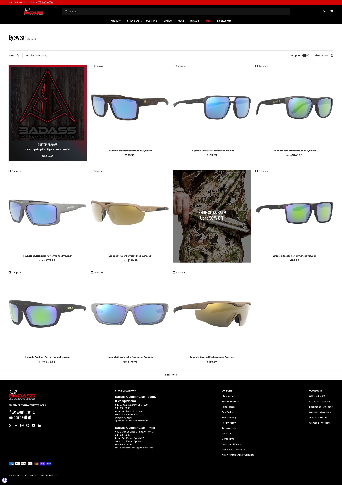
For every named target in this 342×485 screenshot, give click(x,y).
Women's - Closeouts (320, 422)
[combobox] (176, 11)
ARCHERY (116, 20)
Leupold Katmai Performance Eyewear (294, 150)
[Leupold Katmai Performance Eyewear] (294, 107)
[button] (332, 12)
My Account (228, 396)
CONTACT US (224, 21)
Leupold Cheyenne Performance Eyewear (130, 357)
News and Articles (231, 444)
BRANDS (194, 20)
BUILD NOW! (48, 156)
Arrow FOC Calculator (233, 449)
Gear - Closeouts (318, 417)
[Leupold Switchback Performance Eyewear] (48, 213)
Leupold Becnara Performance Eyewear (130, 150)
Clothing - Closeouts (320, 412)
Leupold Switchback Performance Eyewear (47, 255)
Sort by (30, 55)
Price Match (228, 406)
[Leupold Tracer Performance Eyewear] (130, 213)
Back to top (171, 374)
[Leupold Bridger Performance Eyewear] (212, 107)
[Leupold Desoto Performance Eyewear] (294, 213)
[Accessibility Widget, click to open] (4, 480)
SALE (207, 20)
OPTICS (168, 20)
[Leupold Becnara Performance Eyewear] (130, 107)
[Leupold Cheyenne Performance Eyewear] (130, 314)
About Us (226, 433)
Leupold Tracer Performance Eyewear (130, 255)
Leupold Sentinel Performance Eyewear (212, 357)
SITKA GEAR (133, 20)
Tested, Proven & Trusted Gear (46, 475)
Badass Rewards (230, 401)
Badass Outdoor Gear (24, 475)
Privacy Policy (229, 417)
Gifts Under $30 (317, 396)
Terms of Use (229, 428)
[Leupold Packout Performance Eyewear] (48, 314)
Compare (295, 55)
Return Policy (229, 422)
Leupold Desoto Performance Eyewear (294, 255)
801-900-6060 (45, 2)
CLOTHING (151, 20)
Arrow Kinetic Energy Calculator (238, 454)
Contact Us (228, 438)
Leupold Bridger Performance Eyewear (212, 150)
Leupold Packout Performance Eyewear (47, 357)
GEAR (181, 20)
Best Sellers (228, 412)
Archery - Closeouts (319, 401)
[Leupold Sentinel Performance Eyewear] (212, 314)
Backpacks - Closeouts (321, 406)
